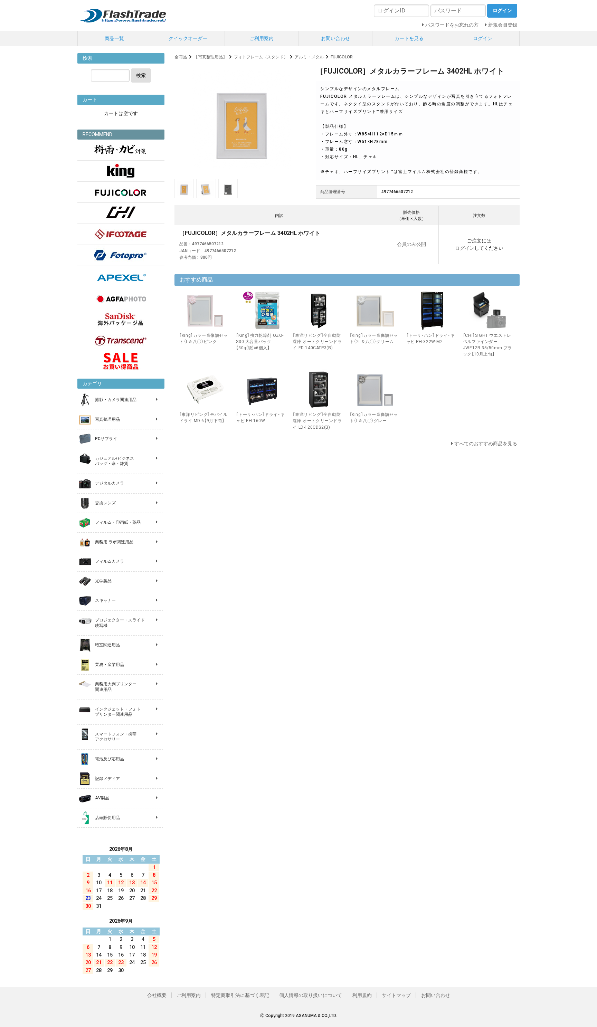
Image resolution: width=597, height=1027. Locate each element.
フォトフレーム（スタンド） (261, 57)
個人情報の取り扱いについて (310, 995)
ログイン (482, 38)
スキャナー (105, 600)
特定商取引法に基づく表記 (240, 995)
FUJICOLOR (342, 57)
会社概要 (157, 995)
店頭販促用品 (107, 817)
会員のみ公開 (411, 244)
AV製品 (102, 798)
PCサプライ (106, 438)
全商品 (180, 57)
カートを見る (409, 38)
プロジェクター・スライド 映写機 (120, 623)
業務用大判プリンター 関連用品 (115, 687)
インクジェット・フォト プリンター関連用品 (118, 712)
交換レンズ (105, 503)
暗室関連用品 (107, 645)
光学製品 (103, 581)
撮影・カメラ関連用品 (115, 399)
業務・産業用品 (109, 664)
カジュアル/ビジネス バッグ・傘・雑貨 (114, 461)
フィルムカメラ (109, 561)
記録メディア (107, 778)
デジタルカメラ (109, 483)
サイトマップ (396, 995)
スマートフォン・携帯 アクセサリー (115, 737)
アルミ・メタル (309, 57)
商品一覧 (114, 38)
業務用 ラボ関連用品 (114, 542)
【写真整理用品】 (210, 57)
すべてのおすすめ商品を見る (485, 443)
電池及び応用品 (109, 759)
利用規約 (362, 995)
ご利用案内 (261, 38)
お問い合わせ (335, 38)
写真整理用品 (107, 419)
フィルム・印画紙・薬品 (118, 522)
